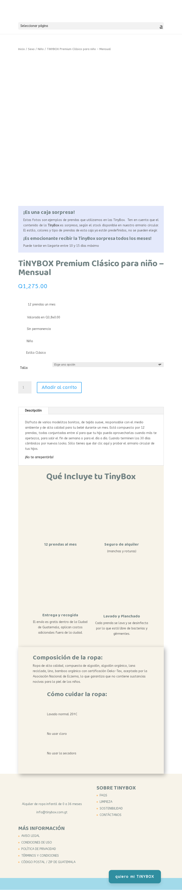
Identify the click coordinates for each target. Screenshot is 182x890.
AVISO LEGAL (30, 836)
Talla (24, 368)
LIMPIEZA (106, 802)
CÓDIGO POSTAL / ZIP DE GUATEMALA (48, 862)
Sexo (31, 49)
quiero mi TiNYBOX (134, 876)
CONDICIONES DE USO (36, 842)
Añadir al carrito (59, 387)
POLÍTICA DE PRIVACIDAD (38, 849)
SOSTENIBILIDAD (111, 808)
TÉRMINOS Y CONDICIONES (40, 856)
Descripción (33, 410)
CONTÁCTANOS (110, 815)
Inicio (21, 49)
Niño (41, 49)
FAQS (103, 795)
